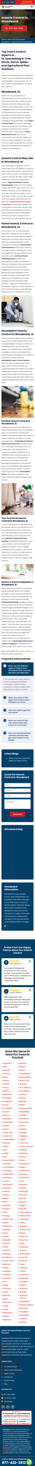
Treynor (23, 1271)
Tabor (22, 1264)
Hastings (6, 1254)
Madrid (6, 1316)
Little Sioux (7, 1302)
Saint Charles (25, 1216)
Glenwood (7, 1226)
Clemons (6, 1143)
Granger (6, 1229)
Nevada (23, 1129)
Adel (5, 1067)
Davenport (7, 1177)
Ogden (23, 1139)
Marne (22, 1070)
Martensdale (25, 1077)
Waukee (23, 1292)
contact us (29, 651)
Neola (22, 1125)
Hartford (6, 1250)
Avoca (5, 1087)
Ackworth (7, 1063)
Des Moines (7, 1184)
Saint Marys (24, 1219)
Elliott (5, 1202)
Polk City (23, 1174)
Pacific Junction (26, 1146)
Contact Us (8, 1377)
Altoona (6, 1073)
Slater (22, 1243)
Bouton (6, 1112)
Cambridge (8, 1122)
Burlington (7, 1119)
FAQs (21, 651)
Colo (5, 1157)
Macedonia (8, 1313)
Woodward (24, 1315)
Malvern (23, 1063)
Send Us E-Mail (10, 1398)
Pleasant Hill (25, 1171)
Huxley (5, 1268)
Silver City (24, 1236)
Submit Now (17, 814)
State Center (25, 1254)
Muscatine (24, 1122)
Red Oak (23, 1195)
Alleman (6, 1070)
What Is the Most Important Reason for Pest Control (19, 759)
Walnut (23, 1285)
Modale (23, 1115)
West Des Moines (24, 1296)
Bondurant (7, 1101)
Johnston (7, 1288)
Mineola (23, 1101)
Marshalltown (25, 1073)
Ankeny (6, 1080)
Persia (22, 1160)
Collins (5, 1153)
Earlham (6, 1191)
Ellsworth (6, 1205)
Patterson (24, 1153)
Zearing (23, 1322)
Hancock (6, 1243)
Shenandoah (25, 1229)
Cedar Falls (7, 1136)
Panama (23, 1150)
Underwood (25, 1274)
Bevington (7, 1098)
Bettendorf (7, 1094)
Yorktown (24, 1319)
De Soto (6, 1181)
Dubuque (7, 1188)
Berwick (6, 1091)
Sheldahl (23, 1226)
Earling (6, 1195)
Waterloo (24, 1288)
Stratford (23, 1261)
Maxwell (23, 1084)
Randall (23, 1188)
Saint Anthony (26, 1212)
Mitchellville (24, 1112)
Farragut (6, 1216)
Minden (23, 1098)
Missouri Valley (26, 1108)
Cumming (7, 1171)
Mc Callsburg (25, 1087)
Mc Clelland (24, 1091)
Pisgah (22, 1167)
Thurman (23, 1268)
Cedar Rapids (8, 1139)
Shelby (22, 1222)
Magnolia (7, 1320)
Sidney (22, 1233)
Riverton (23, 1202)
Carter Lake (8, 1132)
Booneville (7, 1108)
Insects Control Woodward (21, 42)
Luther (5, 1309)
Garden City (8, 1219)
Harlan (5, 1247)
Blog (5, 1384)
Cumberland (8, 1167)
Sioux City (24, 1240)
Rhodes (23, 1198)
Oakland (23, 1136)
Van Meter (24, 1281)
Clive (5, 1150)
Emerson (6, 1209)
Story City (24, 1257)
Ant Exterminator (10, 1367)
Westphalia (24, 1301)
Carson (6, 1129)
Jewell (5, 1285)
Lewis (5, 1299)
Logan (5, 1306)
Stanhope (24, 1247)
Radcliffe (23, 1184)
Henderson (7, 1257)
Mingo (22, 1105)
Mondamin (24, 1119)
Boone (5, 1105)
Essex (5, 1212)
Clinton (6, 1146)
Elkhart (6, 1198)
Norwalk (23, 1132)
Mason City (24, 1080)
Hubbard (6, 1264)
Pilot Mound (25, 1164)
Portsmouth (25, 1177)
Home (3, 39)
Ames (5, 1077)
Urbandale (24, 1278)
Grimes (6, 1236)
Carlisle (6, 1125)
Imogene (7, 1271)
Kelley (5, 1292)
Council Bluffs (8, 1160)
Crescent (7, 1164)
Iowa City (7, 1278)
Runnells (23, 1209)
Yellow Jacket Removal (13, 1370)
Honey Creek (8, 1261)
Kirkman (6, 1295)
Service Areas (9, 1380)
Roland (23, 1205)
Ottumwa (24, 1143)
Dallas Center (8, 1174)
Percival (23, 1157)
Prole (22, 1181)
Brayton (6, 1115)
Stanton (23, 1250)
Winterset (24, 1308)
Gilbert (6, 1222)
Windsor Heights (26, 1305)
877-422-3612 (14, 1462)
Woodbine (24, 1312)
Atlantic (6, 1084)
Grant (5, 1233)
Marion (22, 1067)
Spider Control (9, 1373)
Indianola (7, 1274)
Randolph (24, 1191)
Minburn (23, 1094)
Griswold (6, 1240)
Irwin (5, 1281)
